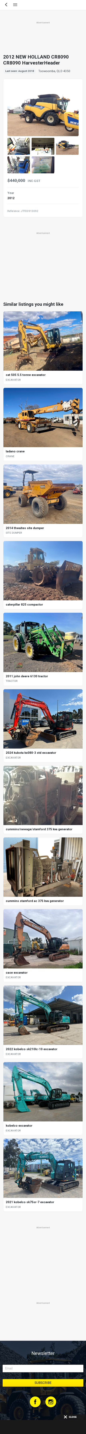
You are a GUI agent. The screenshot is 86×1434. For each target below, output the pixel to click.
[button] (18, 146)
